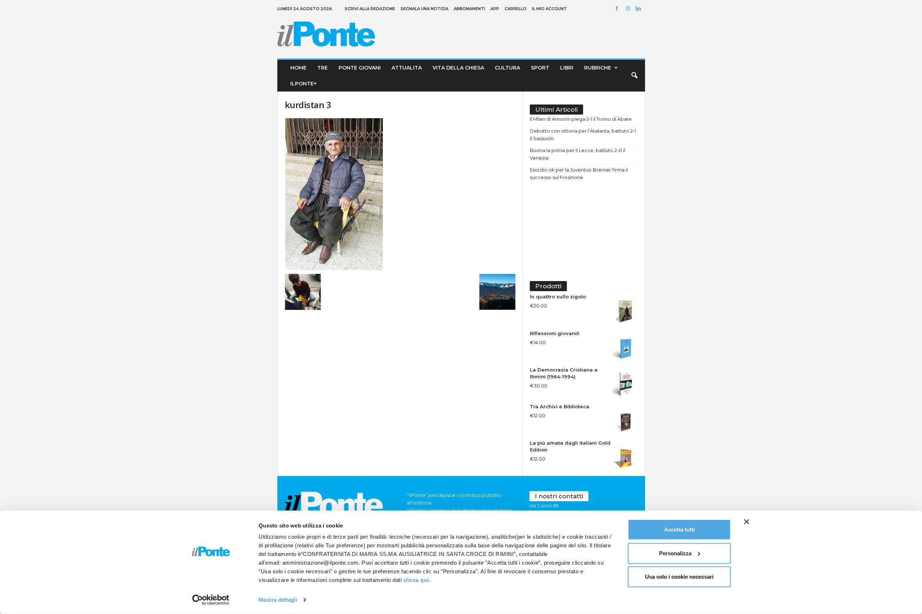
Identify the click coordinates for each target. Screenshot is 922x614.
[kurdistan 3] (400, 194)
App (495, 8)
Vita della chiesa (458, 67)
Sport (540, 67)
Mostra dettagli (278, 600)
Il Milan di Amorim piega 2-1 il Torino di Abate (581, 119)
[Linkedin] (639, 9)
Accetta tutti (679, 529)
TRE (322, 67)
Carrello (516, 8)
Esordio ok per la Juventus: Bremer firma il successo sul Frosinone (579, 173)
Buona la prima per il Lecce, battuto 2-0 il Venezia (577, 154)
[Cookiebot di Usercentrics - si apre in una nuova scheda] (210, 600)
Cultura (507, 67)
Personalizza (675, 553)
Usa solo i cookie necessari (679, 577)
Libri (566, 67)
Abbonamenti (469, 8)
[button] (634, 76)
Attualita (406, 67)
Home (298, 67)
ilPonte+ (303, 83)
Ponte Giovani (360, 67)
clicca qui (416, 580)
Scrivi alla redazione (370, 8)
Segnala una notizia (424, 8)
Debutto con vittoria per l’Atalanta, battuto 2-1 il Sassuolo (583, 134)
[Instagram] (629, 9)
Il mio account (549, 8)
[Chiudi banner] (746, 521)
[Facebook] (618, 9)
